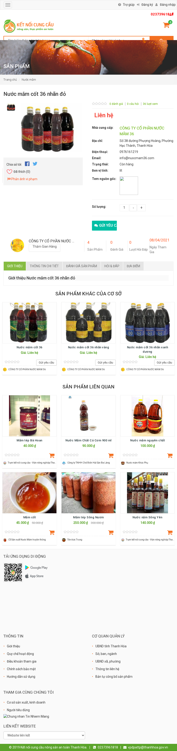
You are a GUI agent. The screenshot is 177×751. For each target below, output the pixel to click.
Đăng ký (147, 4)
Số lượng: (99, 206)
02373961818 (162, 14)
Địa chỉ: (97, 141)
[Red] (11, 106)
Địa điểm (133, 266)
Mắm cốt (29, 517)
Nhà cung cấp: (102, 127)
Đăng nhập (168, 4)
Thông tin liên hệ (107, 669)
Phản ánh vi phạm (24, 179)
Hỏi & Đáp (111, 266)
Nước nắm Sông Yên (147, 517)
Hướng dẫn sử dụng (21, 676)
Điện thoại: (100, 152)
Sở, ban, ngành (106, 654)
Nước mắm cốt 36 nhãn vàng (88, 347)
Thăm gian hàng (44, 246)
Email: (96, 158)
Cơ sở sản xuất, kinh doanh (26, 702)
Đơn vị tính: (100, 170)
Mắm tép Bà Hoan (29, 440)
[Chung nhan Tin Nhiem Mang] (26, 716)
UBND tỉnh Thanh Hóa (111, 646)
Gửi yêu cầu (108, 225)
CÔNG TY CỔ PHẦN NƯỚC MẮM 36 (27, 369)
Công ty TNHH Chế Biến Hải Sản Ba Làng (88, 462)
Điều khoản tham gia (21, 661)
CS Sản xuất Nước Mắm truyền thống (27, 539)
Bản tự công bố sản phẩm (114, 676)
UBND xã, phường (108, 661)
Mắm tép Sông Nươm (88, 517)
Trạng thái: (100, 164)
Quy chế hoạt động (20, 654)
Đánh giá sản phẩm (81, 266)
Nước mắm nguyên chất (147, 440)
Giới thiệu (14, 266)
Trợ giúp (129, 4)
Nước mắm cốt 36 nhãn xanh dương (147, 349)
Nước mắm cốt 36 (29, 347)
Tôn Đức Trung (74, 539)
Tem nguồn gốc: (104, 179)
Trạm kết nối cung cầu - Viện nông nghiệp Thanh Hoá (35, 462)
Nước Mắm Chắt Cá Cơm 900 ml (88, 440)
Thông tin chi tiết (44, 266)
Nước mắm (29, 79)
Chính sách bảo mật (21, 669)
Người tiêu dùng (18, 710)
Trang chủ (10, 79)
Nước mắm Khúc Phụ (137, 462)
